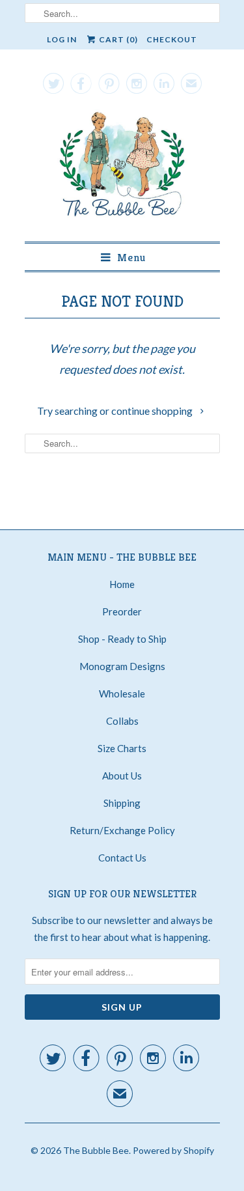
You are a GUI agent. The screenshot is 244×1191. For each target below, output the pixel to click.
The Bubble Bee (96, 1150)
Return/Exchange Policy (122, 830)
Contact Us (122, 857)
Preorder (122, 611)
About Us (122, 775)
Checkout (171, 39)
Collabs (122, 721)
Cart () (117, 39)
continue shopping (153, 410)
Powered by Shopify (173, 1150)
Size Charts (122, 748)
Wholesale (122, 693)
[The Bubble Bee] (122, 167)
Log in (62, 39)
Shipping (122, 803)
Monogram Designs (122, 666)
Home (122, 584)
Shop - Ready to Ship (122, 639)
